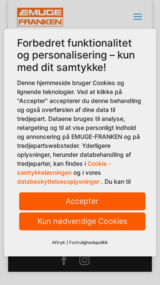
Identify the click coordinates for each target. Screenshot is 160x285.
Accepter (82, 201)
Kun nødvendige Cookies (82, 221)
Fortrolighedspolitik (88, 242)
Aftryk (58, 242)
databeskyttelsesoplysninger (58, 181)
